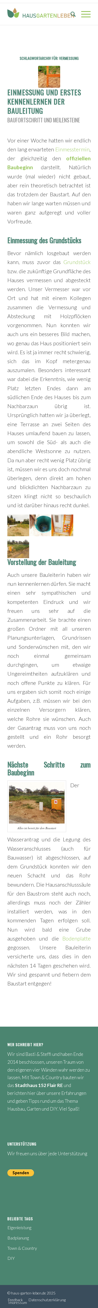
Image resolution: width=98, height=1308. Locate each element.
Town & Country (22, 1248)
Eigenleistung (19, 1227)
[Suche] (70, 14)
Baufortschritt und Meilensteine (43, 120)
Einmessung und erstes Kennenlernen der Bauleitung (44, 101)
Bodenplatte (76, 938)
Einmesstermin (72, 149)
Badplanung (18, 1237)
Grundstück (77, 262)
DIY (11, 1258)
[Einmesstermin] (49, 77)
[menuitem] (70, 14)
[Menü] (83, 14)
